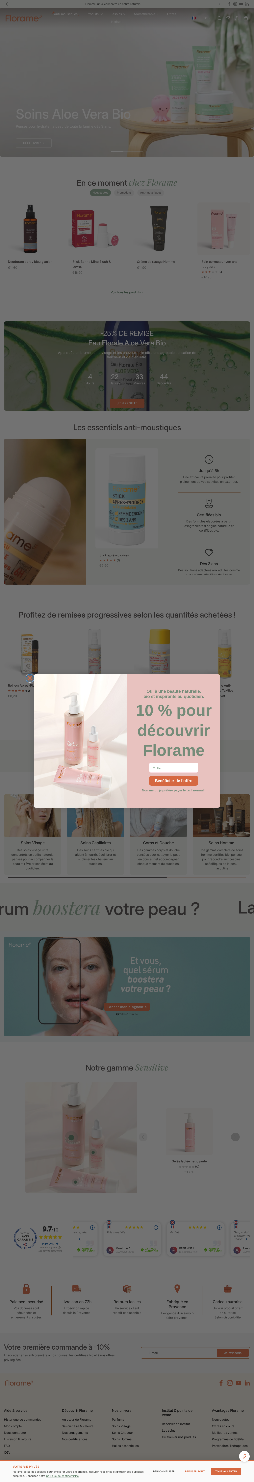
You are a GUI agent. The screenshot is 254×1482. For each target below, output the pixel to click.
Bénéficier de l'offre (173, 781)
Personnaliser (164, 1471)
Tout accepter (226, 1471)
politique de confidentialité (62, 1475)
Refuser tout (195, 1471)
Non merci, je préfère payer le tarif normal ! (173, 790)
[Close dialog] (30, 678)
